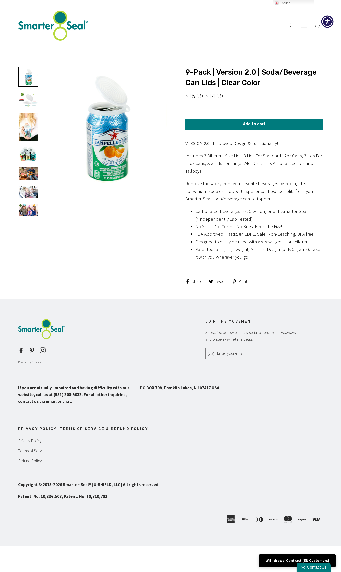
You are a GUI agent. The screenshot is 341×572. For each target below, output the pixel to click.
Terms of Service (32, 450)
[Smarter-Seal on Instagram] (43, 349)
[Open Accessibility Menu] (327, 21)
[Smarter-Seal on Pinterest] (32, 349)
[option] (105, 128)
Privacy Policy (29, 440)
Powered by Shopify (29, 362)
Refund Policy (30, 460)
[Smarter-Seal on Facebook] (21, 349)
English (284, 3)
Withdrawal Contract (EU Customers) (297, 560)
